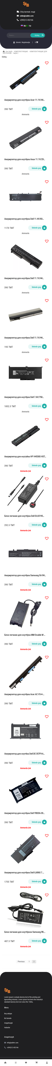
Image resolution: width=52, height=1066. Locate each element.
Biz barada (7, 1018)
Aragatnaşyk (8, 1023)
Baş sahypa (8, 1014)
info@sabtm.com (12, 1043)
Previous (21, 961)
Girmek (18, 42)
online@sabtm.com (26, 16)
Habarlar (7, 1027)
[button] (46, 62)
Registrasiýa (26, 42)
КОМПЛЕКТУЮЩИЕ (21, 51)
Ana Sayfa (9, 51)
